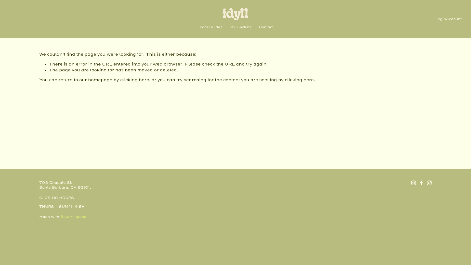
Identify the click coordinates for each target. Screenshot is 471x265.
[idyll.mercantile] (429, 182)
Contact (266, 27)
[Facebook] (421, 182)
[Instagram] (413, 182)
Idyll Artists (241, 27)
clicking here (134, 79)
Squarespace (73, 217)
